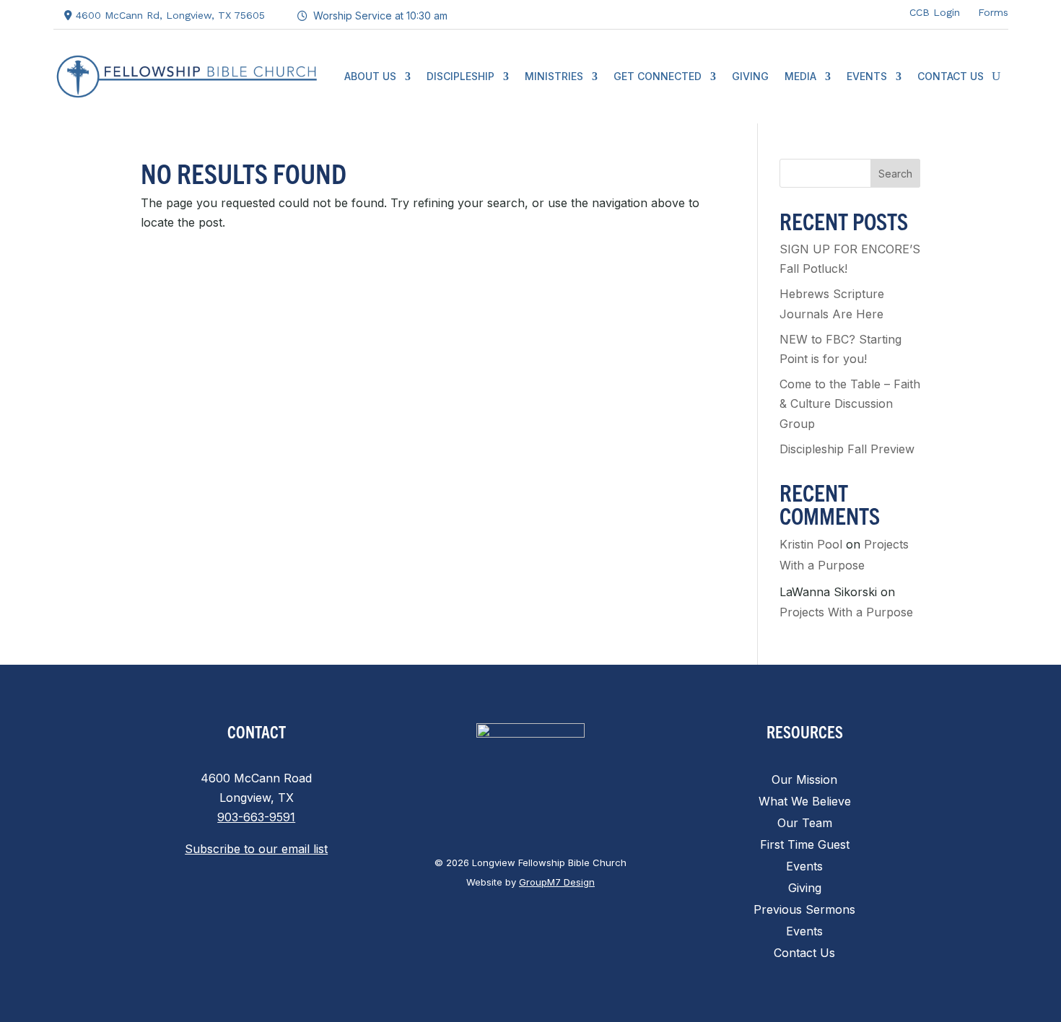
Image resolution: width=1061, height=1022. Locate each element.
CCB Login (934, 12)
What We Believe (805, 802)
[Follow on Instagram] (851, 11)
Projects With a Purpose (846, 612)
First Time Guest (805, 845)
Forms (993, 12)
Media (800, 76)
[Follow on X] (822, 11)
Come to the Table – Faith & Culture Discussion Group (850, 403)
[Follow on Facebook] (793, 11)
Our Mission (804, 780)
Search (895, 173)
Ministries (554, 76)
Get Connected (658, 76)
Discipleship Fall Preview (847, 449)
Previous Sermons (804, 910)
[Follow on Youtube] (879, 11)
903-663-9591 (256, 817)
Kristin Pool (811, 544)
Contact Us (950, 76)
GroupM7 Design (557, 882)
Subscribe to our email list (256, 849)
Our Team (804, 824)
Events (867, 76)
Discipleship (460, 76)
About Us (370, 76)
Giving (750, 76)
